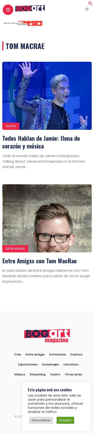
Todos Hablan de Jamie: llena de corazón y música (41, 142)
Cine (17, 354)
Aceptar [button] (65, 420)
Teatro (11, 126)
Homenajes (50, 364)
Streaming (37, 374)
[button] (90, 4)
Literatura (70, 364)
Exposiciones (27, 364)
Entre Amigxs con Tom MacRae (39, 260)
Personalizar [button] (41, 420)
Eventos (76, 354)
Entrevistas (57, 354)
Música (19, 374)
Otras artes (73, 374)
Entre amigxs (15, 249)
